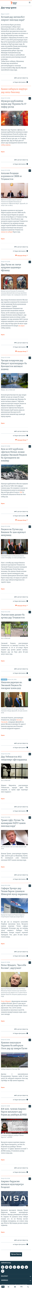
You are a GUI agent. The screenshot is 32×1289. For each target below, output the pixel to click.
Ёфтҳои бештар (16, 1254)
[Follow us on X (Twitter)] (18, 1267)
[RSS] (26, 1267)
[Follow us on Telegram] (22, 1267)
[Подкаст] (2, 1271)
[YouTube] (15, 1287)
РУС (21, 1287)
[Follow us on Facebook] (6, 1267)
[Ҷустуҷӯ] (28, 1287)
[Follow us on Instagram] (14, 1267)
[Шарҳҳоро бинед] (20, 255)
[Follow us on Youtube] (10, 1267)
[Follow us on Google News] (2, 1267)
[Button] (21, 78)
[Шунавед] (8, 1287)
